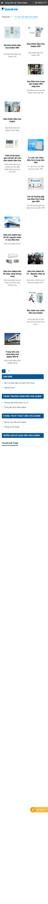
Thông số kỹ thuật (11, 427)
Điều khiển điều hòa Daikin (12, 120)
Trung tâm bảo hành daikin (15, 407)
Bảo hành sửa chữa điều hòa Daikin (35, 311)
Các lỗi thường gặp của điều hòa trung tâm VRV (35, 199)
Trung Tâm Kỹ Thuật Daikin (16, 3)
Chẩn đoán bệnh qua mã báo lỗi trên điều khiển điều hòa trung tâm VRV (12, 159)
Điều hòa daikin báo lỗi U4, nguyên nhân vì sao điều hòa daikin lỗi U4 (12, 238)
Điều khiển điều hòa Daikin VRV (36, 45)
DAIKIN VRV (9, 388)
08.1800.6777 (41, 3)
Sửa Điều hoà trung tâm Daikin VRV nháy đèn (36, 84)
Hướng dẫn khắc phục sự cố (16, 402)
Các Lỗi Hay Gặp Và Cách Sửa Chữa (19, 383)
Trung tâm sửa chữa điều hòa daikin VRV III (12, 354)
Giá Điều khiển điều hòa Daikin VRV (12, 46)
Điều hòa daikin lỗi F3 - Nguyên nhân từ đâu (36, 273)
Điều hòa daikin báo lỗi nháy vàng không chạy (12, 273)
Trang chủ (6, 17)
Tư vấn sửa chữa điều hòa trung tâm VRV (35, 160)
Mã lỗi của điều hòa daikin (15, 422)
